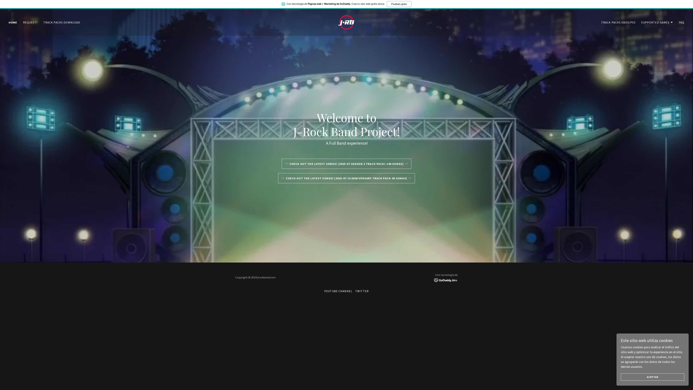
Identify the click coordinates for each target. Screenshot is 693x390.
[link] (346, 22)
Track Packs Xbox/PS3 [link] (618, 22)
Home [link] (13, 22)
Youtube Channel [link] (338, 291)
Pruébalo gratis (399, 4)
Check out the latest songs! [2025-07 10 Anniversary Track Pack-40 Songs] (346, 178)
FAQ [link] (681, 22)
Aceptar (652, 377)
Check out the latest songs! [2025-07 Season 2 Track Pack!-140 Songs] (346, 164)
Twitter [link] (362, 291)
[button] (657, 22)
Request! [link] (30, 22)
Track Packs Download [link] (61, 22)
